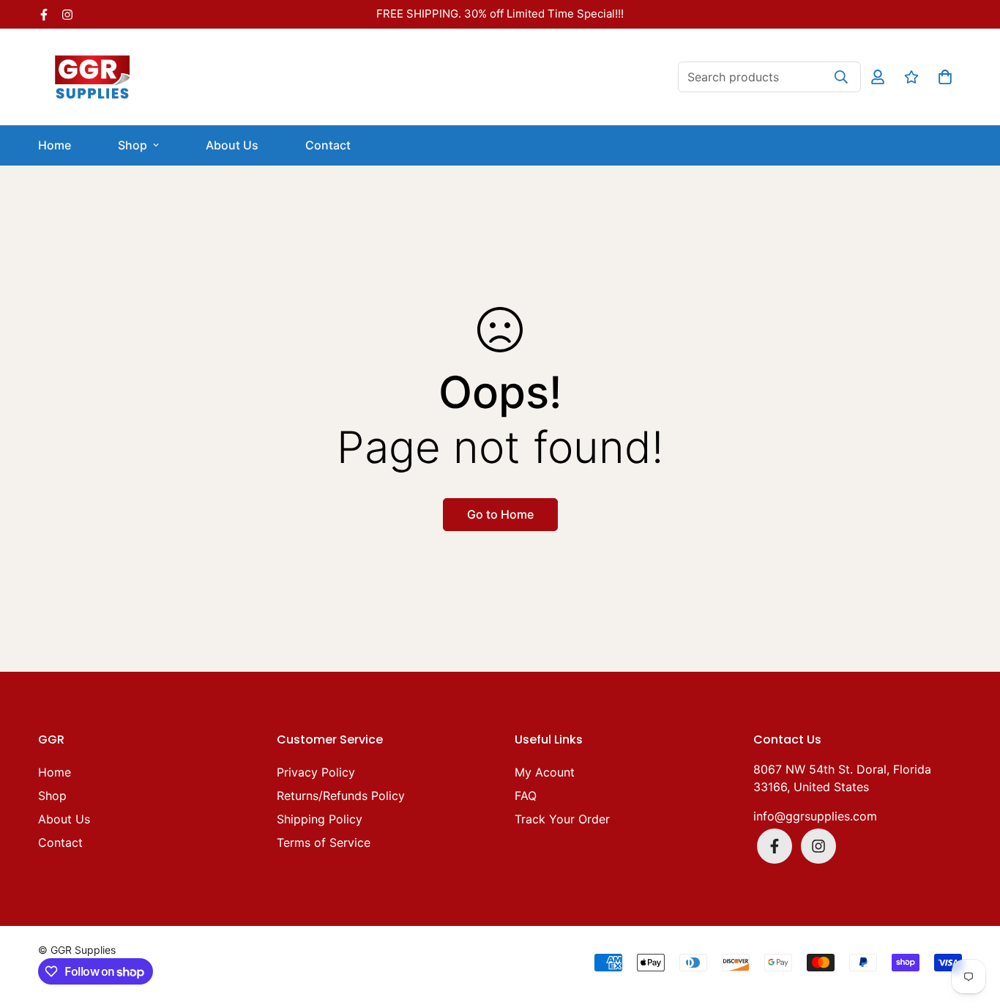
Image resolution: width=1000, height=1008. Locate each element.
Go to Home (500, 514)
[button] (942, 77)
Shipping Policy (319, 819)
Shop (132, 145)
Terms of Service (323, 842)
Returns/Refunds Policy (341, 795)
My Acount (545, 772)
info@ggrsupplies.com (815, 816)
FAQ (526, 795)
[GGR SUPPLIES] (93, 77)
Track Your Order (562, 819)
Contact (328, 145)
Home (54, 145)
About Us (232, 145)
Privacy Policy (316, 772)
